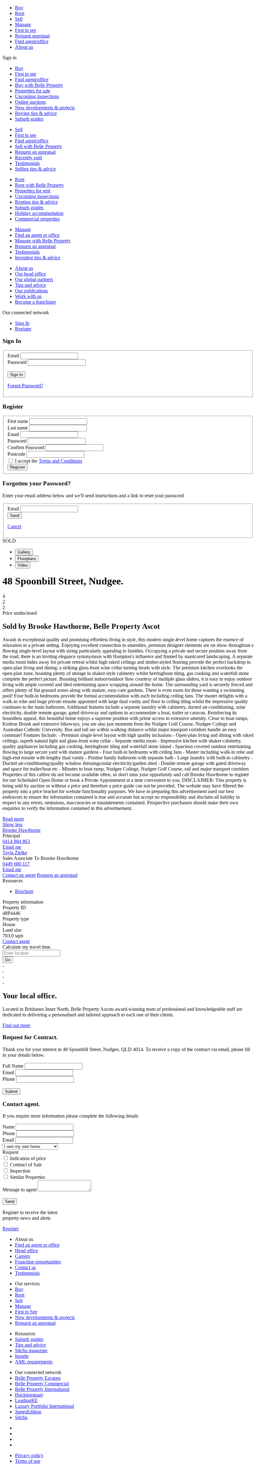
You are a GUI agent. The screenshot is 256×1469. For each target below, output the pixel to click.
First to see (25, 30)
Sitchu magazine (31, 1350)
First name (17, 421)
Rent (19, 13)
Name (8, 1126)
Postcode (16, 454)
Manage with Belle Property (43, 240)
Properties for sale (32, 90)
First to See (26, 1311)
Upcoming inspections (37, 96)
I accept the (48, 461)
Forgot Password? (25, 385)
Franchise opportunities (38, 1261)
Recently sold (28, 157)
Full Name (12, 1066)
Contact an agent (19, 875)
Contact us (25, 1267)
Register (10, 1228)
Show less (12, 824)
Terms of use (27, 1461)
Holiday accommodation (39, 213)
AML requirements (33, 1361)
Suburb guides (29, 119)
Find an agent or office (37, 235)
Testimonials (27, 163)
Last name (17, 427)
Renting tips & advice (36, 202)
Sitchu (21, 1417)
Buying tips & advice (36, 113)
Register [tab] (23, 328)
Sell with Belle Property (38, 146)
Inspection (20, 1171)
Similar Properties (27, 1177)
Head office (26, 1250)
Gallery (23, 552)
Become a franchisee (35, 302)
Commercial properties (37, 218)
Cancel (14, 526)
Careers (22, 1256)
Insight (21, 1356)
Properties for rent (32, 190)
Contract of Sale (26, 1164)
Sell (18, 19)
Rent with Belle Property (39, 185)
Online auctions (30, 102)
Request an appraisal (35, 152)
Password (17, 362)
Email (13, 355)
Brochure (24, 891)
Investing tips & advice (37, 257)
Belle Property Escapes (38, 1378)
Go (7, 959)
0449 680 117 (16, 863)
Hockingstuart (29, 1394)
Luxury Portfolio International (44, 1406)
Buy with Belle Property (39, 85)
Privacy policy (29, 1455)
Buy (19, 7)
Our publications (31, 290)
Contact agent (16, 941)
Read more (13, 818)
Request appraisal (32, 35)
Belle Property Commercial (42, 1383)
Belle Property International (42, 1389)
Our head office (30, 273)
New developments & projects (45, 107)
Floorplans (26, 558)
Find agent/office (31, 41)
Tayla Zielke (14, 852)
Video (22, 565)
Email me (11, 847)
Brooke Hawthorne (21, 830)
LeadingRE (26, 1400)
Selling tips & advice (35, 168)
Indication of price (28, 1158)
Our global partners (34, 279)
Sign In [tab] (22, 323)
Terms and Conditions (60, 461)
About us (24, 47)
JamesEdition (28, 1411)
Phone (8, 1079)
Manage (23, 24)
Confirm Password (25, 447)
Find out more (16, 1025)
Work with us (28, 296)
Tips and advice (30, 285)
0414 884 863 (16, 841)
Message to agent (19, 1189)
